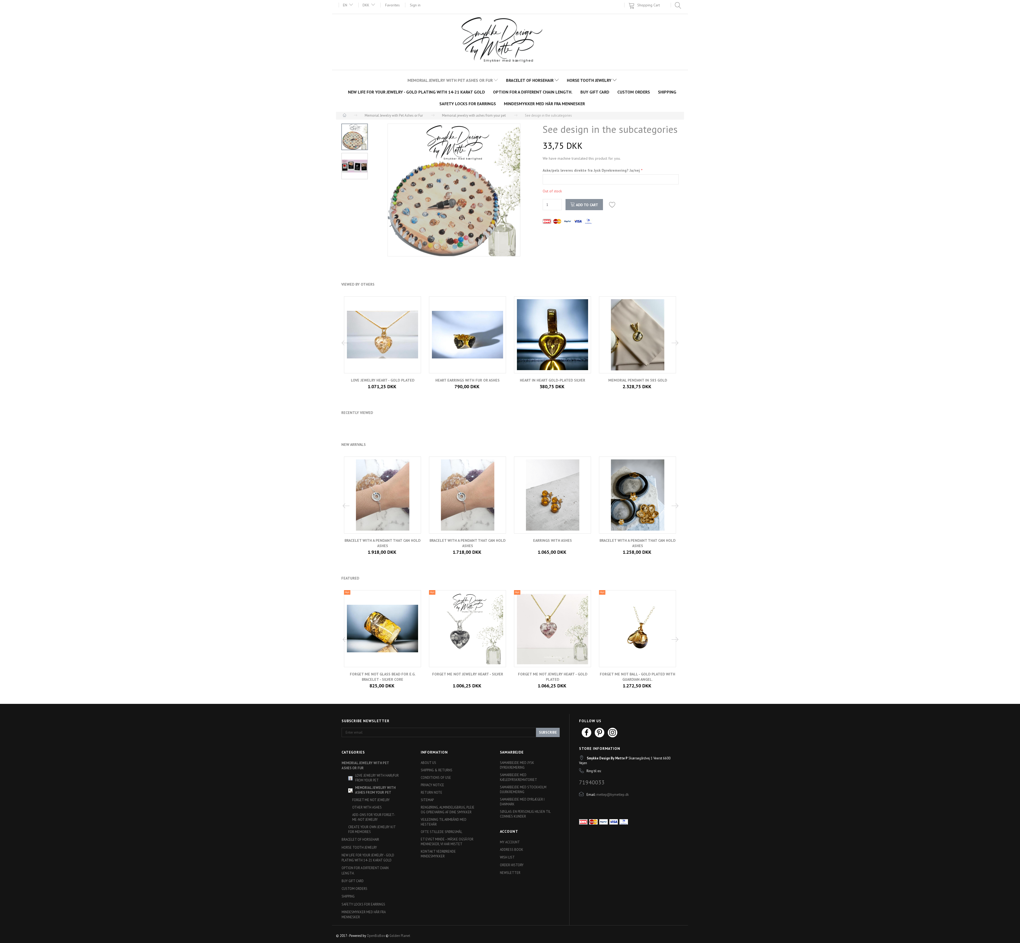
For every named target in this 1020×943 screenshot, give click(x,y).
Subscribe (548, 732)
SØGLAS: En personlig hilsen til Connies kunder (525, 813)
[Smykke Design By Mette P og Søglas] (510, 41)
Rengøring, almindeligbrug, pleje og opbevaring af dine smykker (447, 809)
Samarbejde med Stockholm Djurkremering (523, 789)
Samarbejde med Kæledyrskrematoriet (518, 777)
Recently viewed (357, 412)
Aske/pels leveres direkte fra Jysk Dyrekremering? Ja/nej (592, 170)
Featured (350, 578)
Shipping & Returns (436, 770)
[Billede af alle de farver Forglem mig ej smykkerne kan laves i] (454, 190)
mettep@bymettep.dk (612, 794)
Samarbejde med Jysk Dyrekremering (517, 764)
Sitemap (427, 800)
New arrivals (353, 444)
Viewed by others (358, 284)
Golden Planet (399, 935)
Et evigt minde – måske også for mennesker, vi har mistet (447, 841)
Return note (431, 792)
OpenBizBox (376, 935)
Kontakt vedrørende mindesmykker (438, 853)
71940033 (592, 782)
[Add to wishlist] (612, 204)
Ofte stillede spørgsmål (441, 832)
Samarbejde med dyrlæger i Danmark (522, 801)
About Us (428, 762)
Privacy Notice (432, 785)
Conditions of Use (436, 777)
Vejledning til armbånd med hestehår (443, 821)
